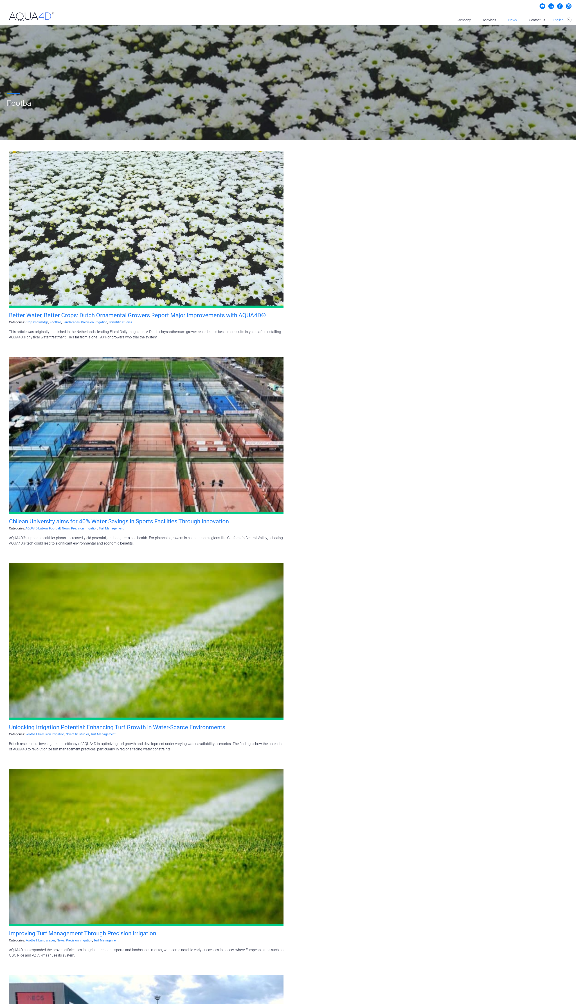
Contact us (537, 20)
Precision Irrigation (94, 322)
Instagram (569, 6)
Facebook (560, 6)
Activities (489, 20)
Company (464, 20)
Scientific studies (120, 322)
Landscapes (71, 322)
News (512, 20)
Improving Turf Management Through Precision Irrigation (82, 933)
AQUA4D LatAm (36, 528)
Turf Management (111, 528)
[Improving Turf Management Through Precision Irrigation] (146, 846)
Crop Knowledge (36, 322)
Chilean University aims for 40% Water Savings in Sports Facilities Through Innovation (119, 521)
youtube (542, 6)
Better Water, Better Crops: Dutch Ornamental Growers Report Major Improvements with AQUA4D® (137, 315)
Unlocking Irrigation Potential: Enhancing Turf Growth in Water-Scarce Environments (117, 727)
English (558, 20)
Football (55, 322)
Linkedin (551, 6)
